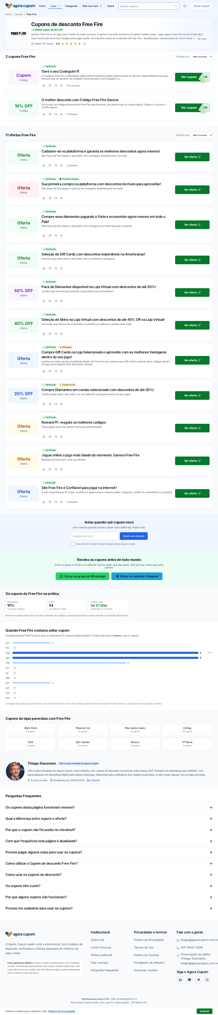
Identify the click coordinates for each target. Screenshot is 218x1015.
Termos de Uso (144, 947)
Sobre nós (97, 939)
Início (8, 14)
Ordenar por (182, 56)
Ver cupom (189, 77)
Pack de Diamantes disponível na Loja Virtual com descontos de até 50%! (99, 287)
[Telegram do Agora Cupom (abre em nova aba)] (198, 979)
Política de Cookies (146, 955)
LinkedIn (95, 780)
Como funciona (101, 947)
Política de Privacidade (149, 939)
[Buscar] (176, 6)
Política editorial (101, 955)
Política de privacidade (61, 1011)
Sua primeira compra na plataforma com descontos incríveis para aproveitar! (101, 184)
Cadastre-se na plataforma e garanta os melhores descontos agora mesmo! (101, 151)
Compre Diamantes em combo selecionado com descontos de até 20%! (98, 390)
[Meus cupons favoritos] (185, 6)
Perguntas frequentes (105, 970)
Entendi (204, 1011)
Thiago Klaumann (42, 763)
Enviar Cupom (202, 5)
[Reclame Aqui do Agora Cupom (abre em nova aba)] (189, 979)
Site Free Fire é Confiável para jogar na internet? (79, 488)
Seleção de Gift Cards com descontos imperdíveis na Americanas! (93, 254)
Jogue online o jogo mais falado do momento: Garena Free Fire (90, 455)
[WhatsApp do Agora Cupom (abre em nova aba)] (207, 979)
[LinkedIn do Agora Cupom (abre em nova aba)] (180, 979)
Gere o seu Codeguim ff (60, 71)
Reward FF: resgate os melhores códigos (74, 422)
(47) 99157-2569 (192, 947)
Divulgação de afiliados (149, 962)
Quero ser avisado (133, 535)
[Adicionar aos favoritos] (56, 86)
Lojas (53, 5)
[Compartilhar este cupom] (61, 86)
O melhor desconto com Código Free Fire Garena (80, 100)
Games (19, 14)
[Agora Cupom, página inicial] (20, 6)
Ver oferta (190, 156)
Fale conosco (99, 962)
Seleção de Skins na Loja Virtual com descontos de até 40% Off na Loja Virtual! (103, 319)
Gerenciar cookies (146, 970)
